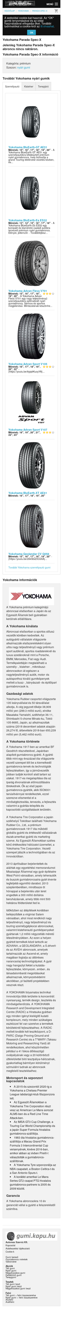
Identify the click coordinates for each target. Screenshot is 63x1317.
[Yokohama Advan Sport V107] (31, 401)
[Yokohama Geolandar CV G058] (31, 525)
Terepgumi (11, 1277)
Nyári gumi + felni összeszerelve (21, 1297)
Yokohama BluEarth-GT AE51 (27, 147)
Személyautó (12, 86)
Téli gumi (10, 1268)
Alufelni (9, 1299)
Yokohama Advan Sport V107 (27, 430)
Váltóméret (11, 1261)
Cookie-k (10, 1251)
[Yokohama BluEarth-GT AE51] (31, 119)
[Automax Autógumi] (17, 4)
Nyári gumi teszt (14, 1286)
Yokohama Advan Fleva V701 (27, 291)
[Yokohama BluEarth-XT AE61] (31, 465)
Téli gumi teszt (13, 1284)
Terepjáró (43, 86)
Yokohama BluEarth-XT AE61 (27, 493)
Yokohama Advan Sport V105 (27, 364)
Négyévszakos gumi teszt (18, 1288)
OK (31, 32)
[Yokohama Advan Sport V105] (31, 336)
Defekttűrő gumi (14, 1275)
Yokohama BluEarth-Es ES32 (27, 220)
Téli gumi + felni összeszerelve (21, 1295)
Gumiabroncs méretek (16, 1259)
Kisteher (28, 86)
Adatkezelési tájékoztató (18, 1248)
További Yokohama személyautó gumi (29, 567)
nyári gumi (23, 67)
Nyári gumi (11, 1270)
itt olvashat (47, 26)
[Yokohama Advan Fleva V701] (31, 263)
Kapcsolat (10, 1245)
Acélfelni (10, 1302)
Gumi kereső (12, 1257)
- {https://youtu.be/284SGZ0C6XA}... (30, 558)
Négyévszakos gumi (15, 1272)
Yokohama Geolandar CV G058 (28, 554)
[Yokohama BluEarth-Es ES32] (31, 192)
